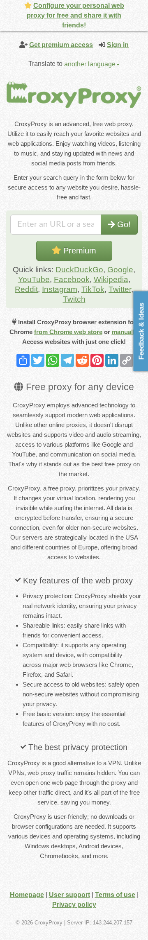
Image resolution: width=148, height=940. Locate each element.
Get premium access (61, 44)
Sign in (118, 44)
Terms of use (115, 894)
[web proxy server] (74, 94)
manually (124, 331)
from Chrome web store (68, 331)
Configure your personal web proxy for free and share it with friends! (75, 15)
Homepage (27, 894)
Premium (78, 250)
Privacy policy (74, 904)
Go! (123, 224)
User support (69, 894)
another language (90, 64)
